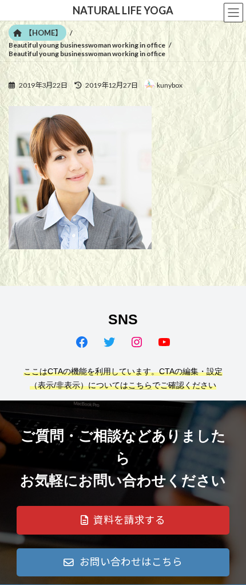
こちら (140, 385)
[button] (123, 520)
